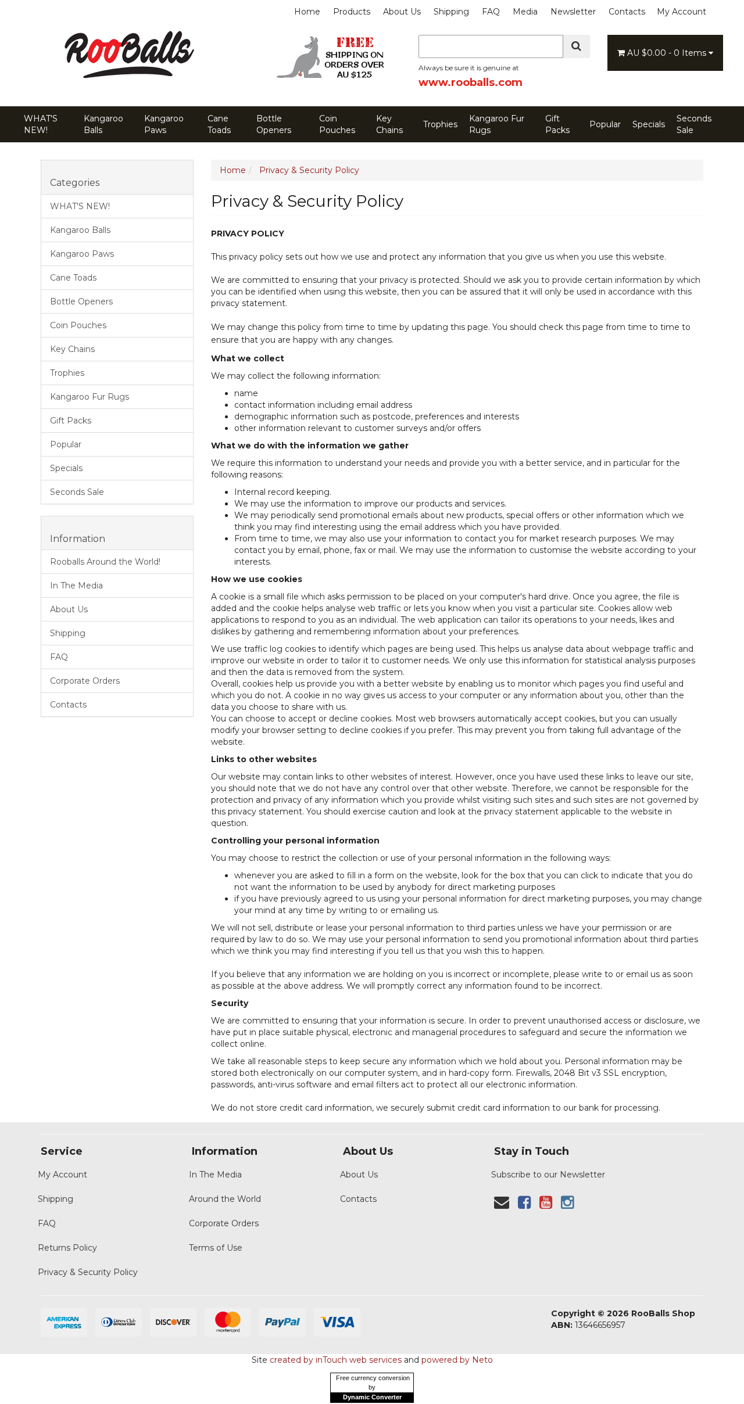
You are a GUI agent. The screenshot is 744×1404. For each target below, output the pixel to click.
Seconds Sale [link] (77, 492)
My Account (681, 11)
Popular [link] (65, 444)
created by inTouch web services (336, 1360)
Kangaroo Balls (103, 124)
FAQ (491, 11)
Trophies (440, 124)
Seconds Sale (694, 124)
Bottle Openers (273, 124)
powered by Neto (457, 1360)
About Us (402, 11)
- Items (668, 53)
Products (351, 11)
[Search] (576, 46)
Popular (605, 124)
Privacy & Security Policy (88, 1272)
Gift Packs (557, 124)
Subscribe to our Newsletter (548, 1174)
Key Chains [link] (72, 349)
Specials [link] (66, 468)
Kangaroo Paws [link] (82, 254)
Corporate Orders (224, 1223)
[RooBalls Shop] (128, 79)
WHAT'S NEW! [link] (80, 206)
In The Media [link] (76, 585)
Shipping (451, 11)
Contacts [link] (68, 704)
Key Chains (389, 124)
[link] (524, 1202)
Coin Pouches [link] (78, 325)
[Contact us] (501, 1202)
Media (525, 11)
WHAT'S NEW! (41, 124)
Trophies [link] (67, 373)
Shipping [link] (67, 633)
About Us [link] (69, 609)
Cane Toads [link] (73, 277)
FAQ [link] (59, 657)
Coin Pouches (337, 124)
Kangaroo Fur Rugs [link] (89, 397)
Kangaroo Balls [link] (80, 230)
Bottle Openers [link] (81, 301)
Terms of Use (215, 1248)
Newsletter (573, 11)
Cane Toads (219, 124)
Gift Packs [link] (70, 420)
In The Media (215, 1174)
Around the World (225, 1199)
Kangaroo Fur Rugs (496, 124)
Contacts (627, 11)
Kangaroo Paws (164, 124)
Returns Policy (67, 1248)
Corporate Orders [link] (85, 681)
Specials (648, 124)
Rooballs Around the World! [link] (105, 561)
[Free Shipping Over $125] (334, 76)
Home (307, 11)
